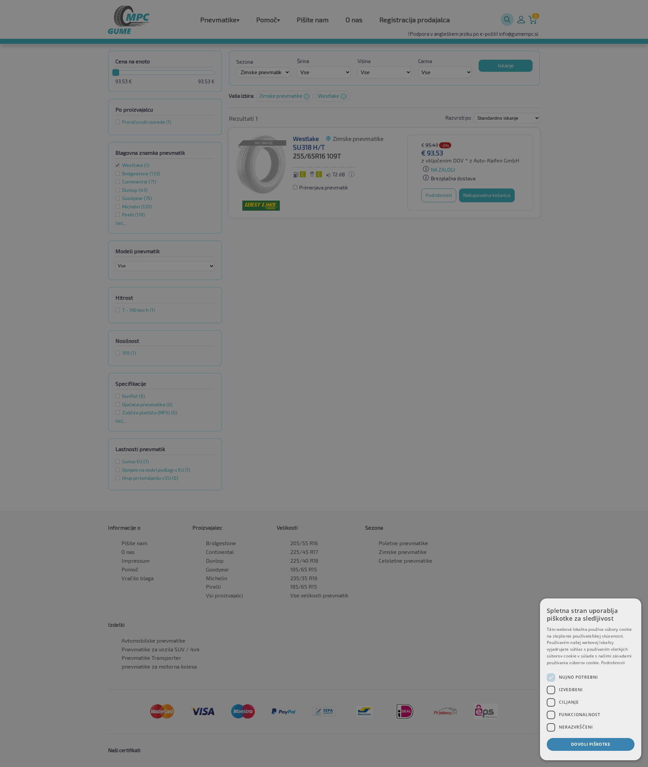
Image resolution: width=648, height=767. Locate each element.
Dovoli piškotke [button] (590, 744)
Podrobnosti (613, 663)
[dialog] (590, 679)
